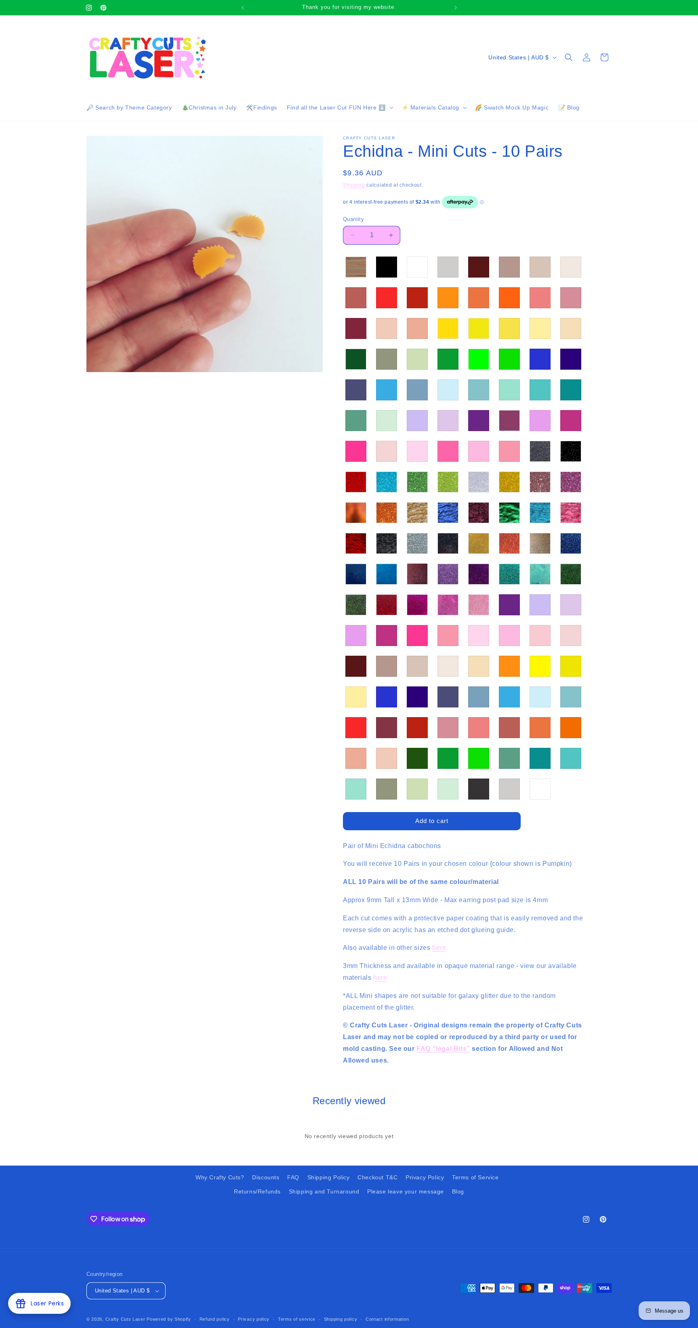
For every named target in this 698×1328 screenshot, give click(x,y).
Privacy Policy (425, 1177)
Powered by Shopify (169, 1319)
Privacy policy (253, 1319)
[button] (339, 107)
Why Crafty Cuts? (220, 1177)
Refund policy (215, 1319)
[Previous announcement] (243, 7)
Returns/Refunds (257, 1191)
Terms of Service (475, 1177)
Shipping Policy (328, 1177)
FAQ (293, 1177)
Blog (458, 1191)
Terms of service (296, 1319)
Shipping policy (340, 1319)
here (439, 947)
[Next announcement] (456, 7)
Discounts (265, 1177)
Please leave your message (405, 1191)
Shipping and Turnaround (324, 1191)
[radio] (356, 267)
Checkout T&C (377, 1177)
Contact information (387, 1319)
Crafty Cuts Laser (126, 1319)
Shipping (354, 185)
